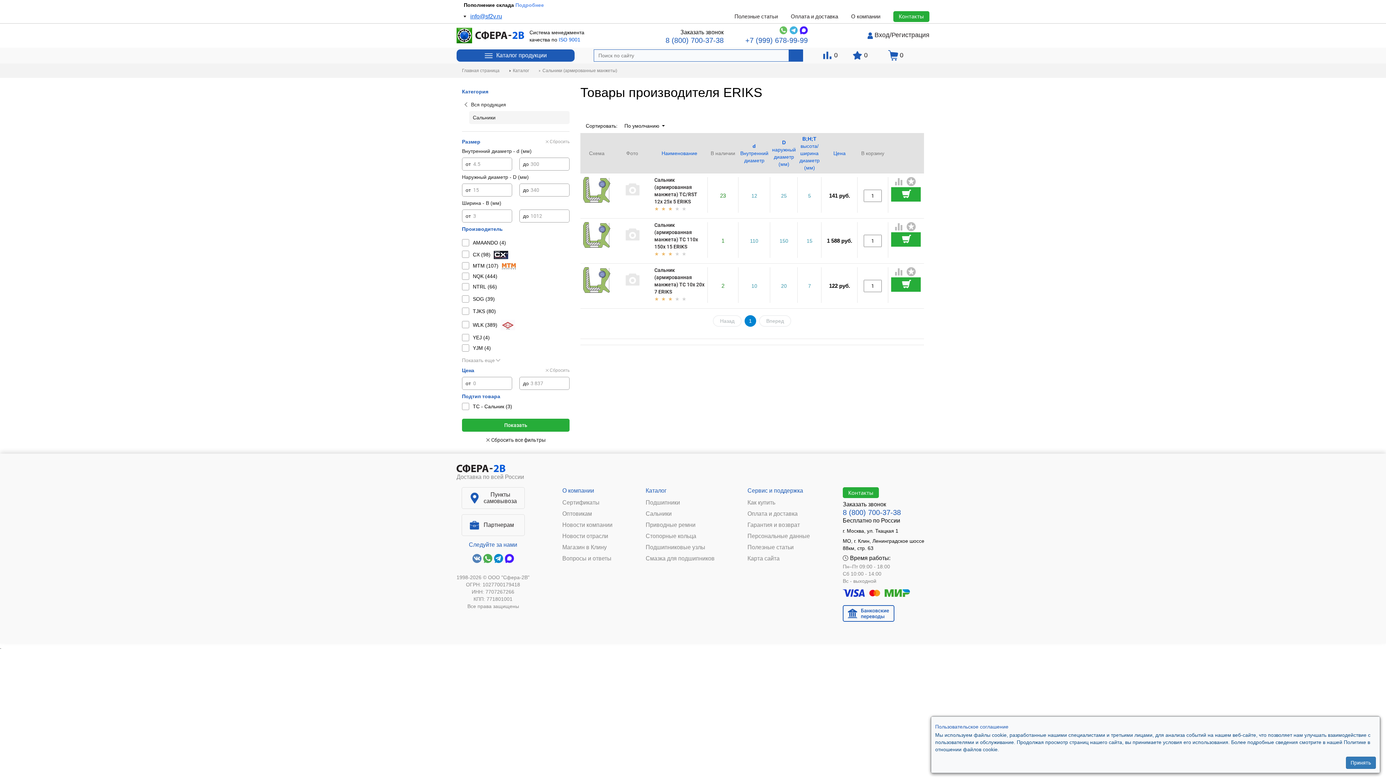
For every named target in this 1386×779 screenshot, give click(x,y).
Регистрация (910, 35)
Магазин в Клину (584, 547)
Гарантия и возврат (774, 525)
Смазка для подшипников (680, 559)
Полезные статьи (756, 16)
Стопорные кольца (671, 536)
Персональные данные (779, 536)
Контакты (911, 16)
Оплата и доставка (814, 16)
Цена (839, 153)
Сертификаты (581, 503)
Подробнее (525, 5)
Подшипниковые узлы (675, 547)
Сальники (659, 514)
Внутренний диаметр (754, 153)
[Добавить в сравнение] (899, 182)
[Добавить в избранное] (911, 181)
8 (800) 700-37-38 (695, 40)
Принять (1361, 763)
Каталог (656, 491)
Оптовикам (577, 514)
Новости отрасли (585, 536)
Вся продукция (488, 104)
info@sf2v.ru (486, 16)
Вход (882, 35)
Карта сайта (764, 559)
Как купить (761, 503)
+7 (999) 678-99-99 (776, 40)
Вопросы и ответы (586, 559)
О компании (865, 16)
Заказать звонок (702, 32)
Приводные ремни (671, 525)
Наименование (679, 153)
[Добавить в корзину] (906, 194)
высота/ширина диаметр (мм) (809, 153)
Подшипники (663, 503)
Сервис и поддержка (775, 491)
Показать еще (478, 360)
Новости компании (587, 525)
